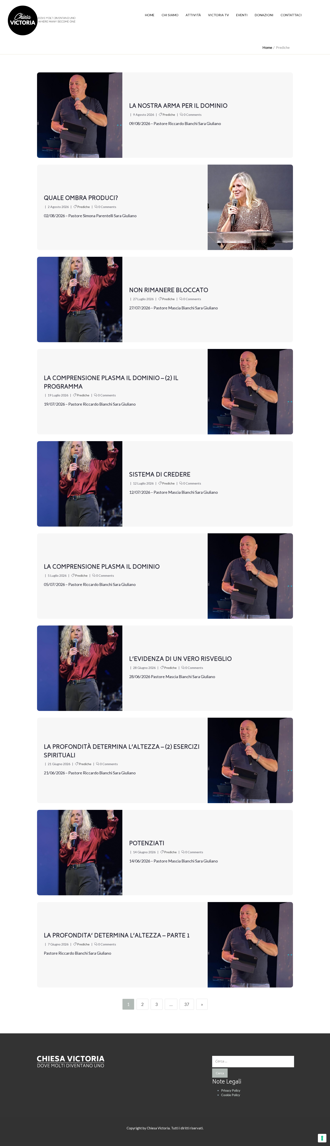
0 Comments (193, 114)
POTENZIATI (146, 844)
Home (267, 47)
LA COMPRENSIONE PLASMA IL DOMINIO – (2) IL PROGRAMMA (111, 383)
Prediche (169, 114)
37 (186, 1004)
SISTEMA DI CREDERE (159, 475)
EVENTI (242, 15)
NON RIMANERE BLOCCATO (168, 291)
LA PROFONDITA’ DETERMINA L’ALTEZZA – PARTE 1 (117, 936)
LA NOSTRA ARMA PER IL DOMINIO (178, 106)
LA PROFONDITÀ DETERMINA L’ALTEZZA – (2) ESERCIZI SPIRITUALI (122, 751)
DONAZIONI (264, 15)
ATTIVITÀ (193, 15)
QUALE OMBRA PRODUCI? (81, 198)
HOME (149, 15)
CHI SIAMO (170, 15)
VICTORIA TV (218, 15)
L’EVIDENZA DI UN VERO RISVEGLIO (180, 659)
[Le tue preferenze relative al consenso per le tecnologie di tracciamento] (322, 1138)
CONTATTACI (291, 15)
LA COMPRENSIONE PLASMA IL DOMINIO (102, 567)
